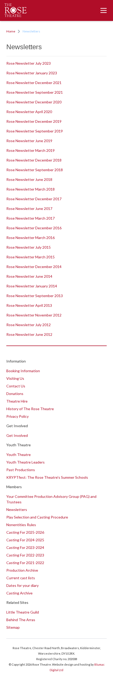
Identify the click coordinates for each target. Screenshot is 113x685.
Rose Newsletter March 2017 (30, 218)
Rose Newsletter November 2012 (33, 315)
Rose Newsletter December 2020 (33, 102)
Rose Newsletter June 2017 (29, 208)
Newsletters (16, 509)
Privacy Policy (17, 416)
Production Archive (22, 570)
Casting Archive (19, 593)
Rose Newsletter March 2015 (30, 257)
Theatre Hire (17, 401)
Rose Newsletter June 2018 (29, 179)
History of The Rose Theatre (30, 408)
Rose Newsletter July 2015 (28, 247)
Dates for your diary (22, 585)
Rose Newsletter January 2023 (31, 73)
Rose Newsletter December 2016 (33, 228)
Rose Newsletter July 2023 (28, 63)
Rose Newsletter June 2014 (29, 276)
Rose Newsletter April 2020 (29, 111)
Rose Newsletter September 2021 (34, 92)
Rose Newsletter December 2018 (33, 160)
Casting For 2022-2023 (25, 555)
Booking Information (23, 371)
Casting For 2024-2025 (25, 540)
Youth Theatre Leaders (25, 462)
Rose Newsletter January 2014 (31, 286)
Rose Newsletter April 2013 (29, 305)
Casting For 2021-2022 (25, 562)
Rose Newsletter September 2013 (34, 295)
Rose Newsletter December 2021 (33, 82)
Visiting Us (15, 378)
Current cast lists (20, 578)
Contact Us (15, 386)
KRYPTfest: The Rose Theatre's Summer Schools (47, 477)
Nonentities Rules (21, 524)
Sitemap (13, 627)
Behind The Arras (20, 619)
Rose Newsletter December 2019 (33, 121)
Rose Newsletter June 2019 (29, 140)
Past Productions (20, 469)
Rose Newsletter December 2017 (33, 199)
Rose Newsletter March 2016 (30, 237)
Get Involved (17, 435)
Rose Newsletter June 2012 (29, 334)
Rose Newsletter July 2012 (28, 324)
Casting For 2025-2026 (25, 532)
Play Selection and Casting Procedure (37, 517)
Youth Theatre (18, 454)
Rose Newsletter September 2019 (34, 131)
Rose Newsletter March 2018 (30, 189)
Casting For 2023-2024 (25, 547)
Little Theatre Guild (22, 612)
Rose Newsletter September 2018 (34, 170)
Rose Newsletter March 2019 (30, 150)
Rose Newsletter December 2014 (33, 266)
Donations (14, 393)
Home (10, 31)
